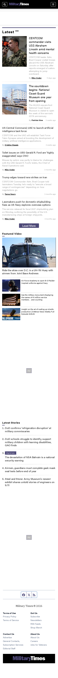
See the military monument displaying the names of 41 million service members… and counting (37, 297)
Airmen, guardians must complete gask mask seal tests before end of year (30, 469)
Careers (34, 641)
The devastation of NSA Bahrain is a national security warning (30, 458)
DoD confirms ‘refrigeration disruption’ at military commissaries (28, 429)
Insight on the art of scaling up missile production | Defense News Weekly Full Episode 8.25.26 (37, 311)
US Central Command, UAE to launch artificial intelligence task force (27, 129)
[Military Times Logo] (19, 4)
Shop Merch (36, 627)
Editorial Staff (9, 648)
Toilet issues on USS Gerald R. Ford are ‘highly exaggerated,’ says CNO (28, 154)
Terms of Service (11, 620)
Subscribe (35, 616)
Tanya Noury (10, 194)
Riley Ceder (37, 78)
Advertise (7, 637)
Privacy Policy (9, 616)
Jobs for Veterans (38, 644)
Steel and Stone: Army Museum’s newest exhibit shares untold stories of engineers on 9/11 (29, 482)
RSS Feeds (35, 623)
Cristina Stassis (11, 144)
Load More (29, 226)
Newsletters (36, 620)
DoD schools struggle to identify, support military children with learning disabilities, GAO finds (28, 442)
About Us (34, 637)
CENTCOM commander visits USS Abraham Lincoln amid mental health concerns (41, 45)
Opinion (10, 453)
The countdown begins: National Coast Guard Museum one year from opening (40, 93)
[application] (29, 252)
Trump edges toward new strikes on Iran (24, 177)
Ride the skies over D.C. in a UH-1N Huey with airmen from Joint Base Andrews (27, 271)
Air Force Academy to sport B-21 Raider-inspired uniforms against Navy (38, 281)
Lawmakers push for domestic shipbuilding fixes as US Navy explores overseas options (26, 203)
